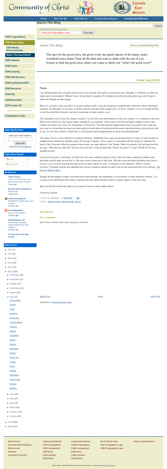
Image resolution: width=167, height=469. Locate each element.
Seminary (12, 452)
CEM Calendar (12, 60)
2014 (10, 258)
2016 (10, 249)
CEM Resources (13, 88)
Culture (13, 362)
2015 (10, 254)
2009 (10, 426)
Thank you (14, 357)
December (15, 275)
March (13, 407)
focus (78, 201)
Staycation (14, 375)
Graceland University (17, 455)
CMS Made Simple (110, 465)
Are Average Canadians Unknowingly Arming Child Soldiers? (18, 225)
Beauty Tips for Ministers (19, 189)
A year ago (14, 318)
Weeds (13, 344)
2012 (10, 267)
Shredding (14, 335)
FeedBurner (26, 147)
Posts (11, 159)
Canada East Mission (52, 441)
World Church (14, 441)
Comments (13, 164)
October (13, 284)
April (12, 403)
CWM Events (77, 458)
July (12, 297)
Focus (43, 88)
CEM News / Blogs (14, 42)
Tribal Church (14, 177)
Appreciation (15, 300)
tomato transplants (17, 198)
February (14, 412)
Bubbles (13, 388)
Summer (13, 327)
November (15, 279)
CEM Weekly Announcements (14, 49)
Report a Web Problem (144, 441)
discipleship (68, 201)
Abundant (14, 349)
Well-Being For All (16, 220)
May (12, 398)
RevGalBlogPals (15, 210)
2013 (10, 263)
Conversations (16, 322)
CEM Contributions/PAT (17, 83)
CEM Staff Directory (15, 77)
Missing (13, 384)
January (14, 416)
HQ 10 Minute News (109, 441)
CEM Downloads (13, 100)
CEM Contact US (13, 105)
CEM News (48, 452)
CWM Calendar (78, 455)
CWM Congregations (80, 445)
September (15, 288)
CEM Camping (12, 71)
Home (100, 296)
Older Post (155, 296)
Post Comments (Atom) (62, 302)
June (12, 394)
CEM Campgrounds (51, 448)
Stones (13, 353)
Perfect (13, 305)
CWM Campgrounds (80, 448)
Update (13, 371)
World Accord (14, 448)
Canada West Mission (81, 441)
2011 (10, 271)
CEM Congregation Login (111, 445)
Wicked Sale (13, 191)
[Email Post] (77, 198)
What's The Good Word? (18, 55)
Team (12, 309)
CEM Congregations (15, 37)
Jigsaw (13, 331)
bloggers (13, 313)
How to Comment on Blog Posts (144, 45)
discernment (54, 201)
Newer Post (45, 296)
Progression (15, 379)
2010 (10, 422)
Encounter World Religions (20, 445)
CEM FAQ (10, 94)
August (13, 292)
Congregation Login (15, 116)
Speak (12, 340)
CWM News (76, 452)
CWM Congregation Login (111, 448)
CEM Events (11, 66)
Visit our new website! (16, 213)
